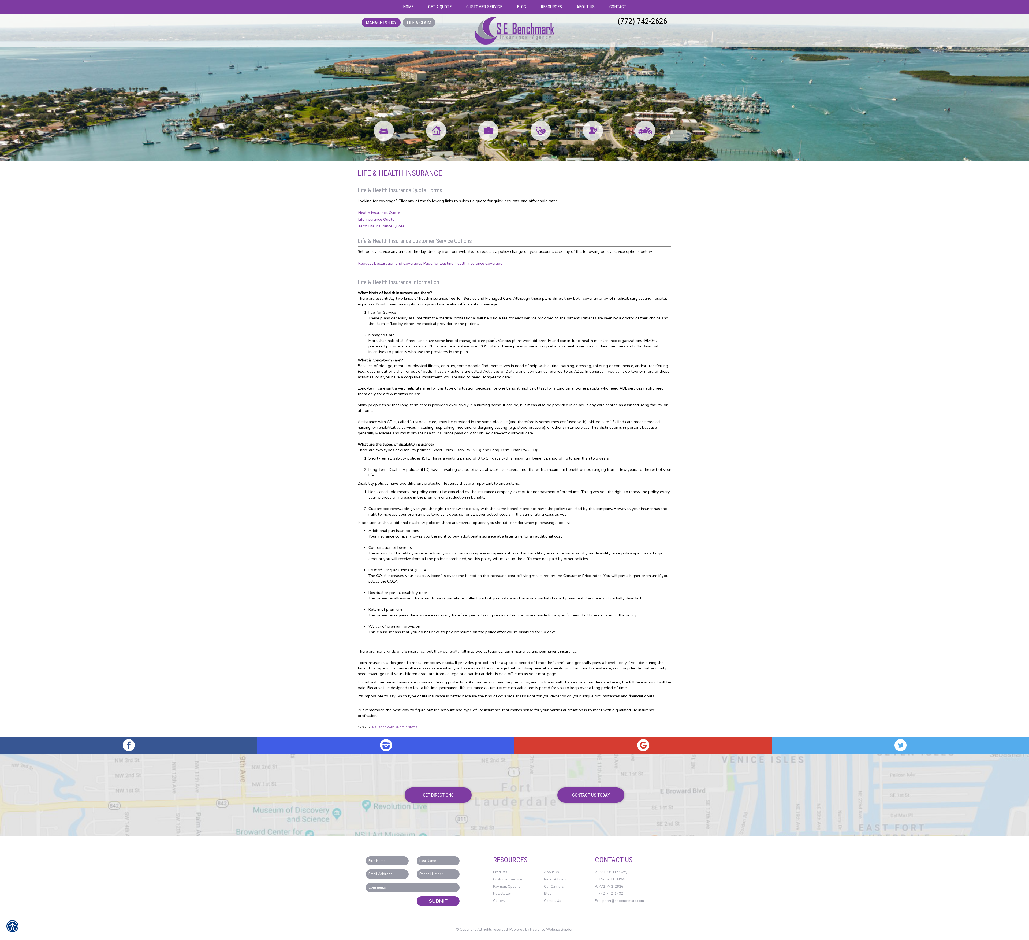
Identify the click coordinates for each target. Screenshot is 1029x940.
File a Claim (419, 22)
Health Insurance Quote (379, 212)
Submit (438, 901)
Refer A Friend (556, 879)
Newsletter (502, 893)
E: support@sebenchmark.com (619, 900)
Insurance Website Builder (551, 929)
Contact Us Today (591, 795)
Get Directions (438, 795)
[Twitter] (900, 745)
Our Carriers (554, 886)
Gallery (499, 900)
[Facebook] (128, 745)
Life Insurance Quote (376, 219)
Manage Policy (381, 22)
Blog (548, 893)
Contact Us (552, 900)
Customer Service (507, 879)
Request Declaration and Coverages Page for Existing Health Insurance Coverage (430, 263)
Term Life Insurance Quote (381, 226)
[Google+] (643, 745)
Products (500, 872)
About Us (551, 872)
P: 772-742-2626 (609, 886)
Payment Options (506, 886)
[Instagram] (385, 745)
